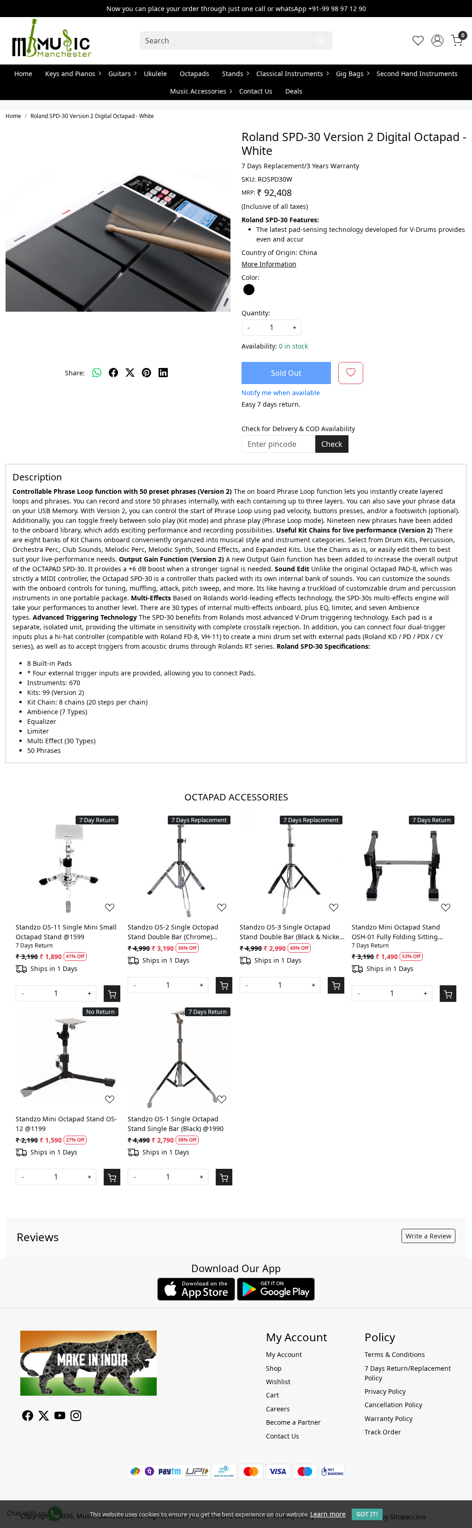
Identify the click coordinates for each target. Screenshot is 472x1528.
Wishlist (278, 1381)
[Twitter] (43, 1417)
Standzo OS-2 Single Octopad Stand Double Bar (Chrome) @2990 (173, 932)
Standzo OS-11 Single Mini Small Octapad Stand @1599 (66, 932)
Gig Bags (350, 73)
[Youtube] (60, 1417)
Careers (278, 1408)
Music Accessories (198, 91)
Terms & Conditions (395, 1354)
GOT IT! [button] (367, 1514)
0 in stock (293, 346)
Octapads (194, 73)
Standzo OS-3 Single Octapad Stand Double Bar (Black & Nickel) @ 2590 (291, 932)
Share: (75, 372)
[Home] (52, 41)
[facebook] (113, 372)
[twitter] (130, 372)
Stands (232, 73)
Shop (274, 1368)
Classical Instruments (289, 73)
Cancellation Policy (393, 1404)
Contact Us (255, 91)
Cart (272, 1395)
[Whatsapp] (96, 372)
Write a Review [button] (428, 1236)
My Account (284, 1354)
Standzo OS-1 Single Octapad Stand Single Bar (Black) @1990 (176, 1123)
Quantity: (256, 312)
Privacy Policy (385, 1391)
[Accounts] (437, 41)
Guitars (119, 73)
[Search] (319, 40)
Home (23, 73)
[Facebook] (27, 1417)
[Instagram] (76, 1417)
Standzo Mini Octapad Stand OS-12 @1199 (66, 1123)
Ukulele (155, 73)
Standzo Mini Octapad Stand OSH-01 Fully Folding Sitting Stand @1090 (396, 932)
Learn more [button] (328, 1514)
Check (331, 444)
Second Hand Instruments (417, 73)
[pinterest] (146, 372)
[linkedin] (163, 372)
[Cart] (112, 993)
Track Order (383, 1431)
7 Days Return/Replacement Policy (408, 1373)
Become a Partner (293, 1422)
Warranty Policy (389, 1418)
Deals (293, 91)
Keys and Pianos (70, 73)
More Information (269, 264)
